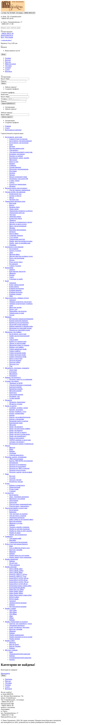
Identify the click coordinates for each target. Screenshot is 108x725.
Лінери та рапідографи (17, 343)
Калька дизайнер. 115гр (17, 411)
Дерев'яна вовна (15, 216)
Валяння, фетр (14, 207)
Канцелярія (9, 268)
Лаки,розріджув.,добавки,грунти (17, 298)
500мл (11, 618)
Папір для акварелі (16, 427)
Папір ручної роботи (16, 438)
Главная (8, 126)
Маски (11, 197)
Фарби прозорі (14, 639)
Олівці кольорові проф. (17, 353)
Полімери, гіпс (14, 396)
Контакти (8, 71)
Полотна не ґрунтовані (17, 466)
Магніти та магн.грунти (18, 224)
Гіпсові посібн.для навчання (15, 192)
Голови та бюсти (15, 196)
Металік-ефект (14, 254)
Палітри (12, 173)
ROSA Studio (14, 599)
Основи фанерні (15, 167)
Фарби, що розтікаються (18, 534)
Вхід (2, 37)
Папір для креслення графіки (19, 428)
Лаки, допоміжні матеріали (19, 497)
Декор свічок (14, 209)
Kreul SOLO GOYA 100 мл (18, 578)
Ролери (11, 275)
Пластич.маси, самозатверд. (19, 506)
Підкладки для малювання (18, 169)
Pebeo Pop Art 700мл (16, 589)
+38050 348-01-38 (7, 33)
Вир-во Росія (14, 644)
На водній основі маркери (18, 324)
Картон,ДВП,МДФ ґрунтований (21, 461)
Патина (12, 659)
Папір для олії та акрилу (18, 432)
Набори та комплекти (17, 485)
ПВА (11, 296)
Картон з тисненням (16, 419)
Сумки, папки (14, 180)
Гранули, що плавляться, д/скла (20, 623)
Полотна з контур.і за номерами (20, 379)
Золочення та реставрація (14, 247)
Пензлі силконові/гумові (18, 177)
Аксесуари (13, 370)
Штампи (12, 186)
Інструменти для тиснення (18, 143)
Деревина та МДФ (16, 383)
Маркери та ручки (15, 523)
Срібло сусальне (15, 266)
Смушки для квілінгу (17, 442)
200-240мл (13, 612)
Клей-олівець (14, 286)
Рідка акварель (14, 565)
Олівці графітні (14, 351)
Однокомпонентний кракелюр (20, 658)
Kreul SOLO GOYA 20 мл (18, 580)
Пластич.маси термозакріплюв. (20, 504)
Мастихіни (13, 160)
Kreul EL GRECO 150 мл (18, 574)
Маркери (12, 273)
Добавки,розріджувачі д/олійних (21, 303)
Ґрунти (11, 315)
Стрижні (12, 491)
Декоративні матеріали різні (15, 201)
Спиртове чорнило (16, 235)
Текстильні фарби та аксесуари (16, 508)
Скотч (11, 277)
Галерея (8, 67)
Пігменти (8, 400)
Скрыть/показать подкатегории (12, 133)
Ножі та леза (13, 162)
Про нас (8, 62)
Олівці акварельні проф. (18, 349)
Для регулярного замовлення (19, 190)
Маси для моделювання (17, 226)
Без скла (12, 476)
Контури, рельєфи (15, 550)
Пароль (3, 81)
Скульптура (9, 493)
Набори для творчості (13, 377)
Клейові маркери (15, 290)
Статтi (7, 69)
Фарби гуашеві (10, 608)
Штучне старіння (11, 650)
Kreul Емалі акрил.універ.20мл (20, 586)
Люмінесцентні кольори (18, 603)
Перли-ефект (14, 233)
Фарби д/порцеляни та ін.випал (16, 622)
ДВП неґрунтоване (16, 459)
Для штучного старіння (17, 516)
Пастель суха (14, 364)
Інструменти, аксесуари (13, 137)
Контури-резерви (15, 521)
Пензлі (7, 445)
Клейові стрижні (15, 294)
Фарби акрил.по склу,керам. (19, 555)
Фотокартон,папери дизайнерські (21, 444)
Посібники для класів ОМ (18, 179)
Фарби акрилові (11, 567)
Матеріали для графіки (13, 332)
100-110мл (13, 610)
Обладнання (13, 500)
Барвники (12, 512)
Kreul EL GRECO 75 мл (17, 576)
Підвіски (12, 232)
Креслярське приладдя (17, 271)
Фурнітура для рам (16, 481)
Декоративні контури (17, 213)
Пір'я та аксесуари (15, 358)
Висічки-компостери (16, 148)
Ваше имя (4, 94)
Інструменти (13, 249)
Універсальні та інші (16, 313)
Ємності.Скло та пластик (18, 139)
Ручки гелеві (13, 489)
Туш (10, 366)
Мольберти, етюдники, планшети (17, 368)
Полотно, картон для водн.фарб (20, 472)
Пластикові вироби (16, 394)
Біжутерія (12, 203)
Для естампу (13, 339)
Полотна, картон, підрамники (15, 457)
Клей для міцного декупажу (19, 627)
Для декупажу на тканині (18, 514)
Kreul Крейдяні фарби (17, 587)
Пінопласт (13, 392)
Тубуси (11, 182)
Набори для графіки (16, 347)
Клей (7, 281)
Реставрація (13, 264)
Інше (11, 144)
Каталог (8, 60)
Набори (12, 451)
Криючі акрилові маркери (18, 321)
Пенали (12, 175)
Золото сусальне (15, 250)
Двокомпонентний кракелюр (19, 654)
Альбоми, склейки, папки (18, 408)
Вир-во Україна (14, 646)
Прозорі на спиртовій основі (19, 330)
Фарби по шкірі (14, 533)
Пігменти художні (15, 404)
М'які (11, 449)
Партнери (8, 679)
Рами (7, 474)
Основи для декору (12, 381)
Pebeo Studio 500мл (16, 593)
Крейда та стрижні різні (17, 341)
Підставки (13, 171)
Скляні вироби (14, 398)
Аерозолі (12, 300)
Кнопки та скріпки (16, 156)
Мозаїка (12, 228)
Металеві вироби (15, 391)
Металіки (12, 425)
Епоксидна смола (15, 218)
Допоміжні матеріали (17, 517)
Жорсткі (12, 447)
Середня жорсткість (16, 455)
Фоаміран (12, 245)
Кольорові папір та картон (18, 421)
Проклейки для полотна (18, 311)
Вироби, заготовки (16, 410)
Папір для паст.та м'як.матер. (19, 434)
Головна (8, 58)
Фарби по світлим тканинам (19, 529)
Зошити (12, 269)
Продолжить (5, 673)
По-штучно (13, 563)
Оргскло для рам (15, 480)
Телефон (4, 99)
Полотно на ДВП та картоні (19, 468)
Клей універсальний (16, 285)
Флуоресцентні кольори (17, 606)
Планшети (13, 375)
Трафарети (9, 536)
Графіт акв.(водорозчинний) (19, 336)
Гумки (11, 338)
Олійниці (12, 165)
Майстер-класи (10, 64)
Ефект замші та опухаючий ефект (21, 519)
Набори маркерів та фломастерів (21, 326)
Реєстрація (9, 37)
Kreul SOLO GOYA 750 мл (18, 582)
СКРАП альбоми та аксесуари (20, 440)
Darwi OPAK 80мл (16, 572)
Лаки (11, 252)
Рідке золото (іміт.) (16, 262)
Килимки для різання (17, 154)
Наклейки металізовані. (17, 230)
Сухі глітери (13, 237)
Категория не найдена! (13, 130)
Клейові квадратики (16, 288)
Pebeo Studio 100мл (16, 591)
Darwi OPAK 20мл (16, 569)
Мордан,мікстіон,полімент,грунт (21, 256)
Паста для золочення (16, 258)
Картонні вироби (15, 387)
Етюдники (13, 372)
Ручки (7, 483)
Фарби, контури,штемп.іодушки (20, 241)
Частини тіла (14, 199)
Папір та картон (11, 406)
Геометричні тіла (15, 194)
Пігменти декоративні (17, 402)
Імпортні (12, 642)
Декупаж (12, 215)
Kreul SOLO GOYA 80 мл (18, 584)
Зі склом (12, 478)
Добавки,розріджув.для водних (20, 302)
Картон (12, 415)
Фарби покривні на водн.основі (20, 637)
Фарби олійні (10, 640)
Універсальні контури (17, 239)
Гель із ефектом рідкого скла (19, 548)
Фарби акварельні (11, 559)
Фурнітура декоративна (17, 184)
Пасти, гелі (13, 309)
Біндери (12, 146)
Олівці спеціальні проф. (17, 357)
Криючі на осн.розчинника (19, 322)
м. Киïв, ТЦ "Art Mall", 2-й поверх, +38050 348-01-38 (18, 13)
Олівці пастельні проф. (17, 355)
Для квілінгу (13, 150)
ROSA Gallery (14, 597)
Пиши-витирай (14, 487)
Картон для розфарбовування (19, 417)
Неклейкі (12, 540)
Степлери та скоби (16, 279)
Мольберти (13, 374)
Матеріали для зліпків (17, 498)
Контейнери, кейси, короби (19, 158)
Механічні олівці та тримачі (19, 345)
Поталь (11, 260)
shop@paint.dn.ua (7, 35)
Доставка (8, 66)
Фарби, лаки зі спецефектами (19, 243)
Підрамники (13, 463)
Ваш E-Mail (5, 79)
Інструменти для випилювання (20, 141)
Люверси (12, 220)
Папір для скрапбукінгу (17, 436)
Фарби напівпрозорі (16, 635)
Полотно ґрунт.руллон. (17, 470)
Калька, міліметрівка (16, 413)
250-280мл (13, 614)
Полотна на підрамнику (17, 464)
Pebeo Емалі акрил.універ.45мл (20, 595)
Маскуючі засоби (15, 307)
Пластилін (13, 502)
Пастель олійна (14, 362)
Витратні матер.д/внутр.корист (16, 188)
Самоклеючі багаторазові (18, 542)
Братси (11, 205)
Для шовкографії (15, 538)
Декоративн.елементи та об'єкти (21, 211)
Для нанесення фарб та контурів (20, 152)
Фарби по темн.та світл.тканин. (20, 531)
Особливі (12, 453)
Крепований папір (16, 423)
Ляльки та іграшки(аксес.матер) (20, 222)
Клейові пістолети (15, 292)
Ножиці (12, 163)
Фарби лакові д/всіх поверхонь (20, 557)
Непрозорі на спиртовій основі (20, 328)
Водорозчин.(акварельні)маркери (21, 319)
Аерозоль (12, 283)
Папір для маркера (16, 430)
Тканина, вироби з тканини (19, 527)
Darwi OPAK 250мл (16, 570)
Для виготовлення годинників (20, 385)
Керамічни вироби (16, 389)
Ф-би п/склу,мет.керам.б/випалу (16, 544)
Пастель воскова (15, 360)
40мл (11, 616)
